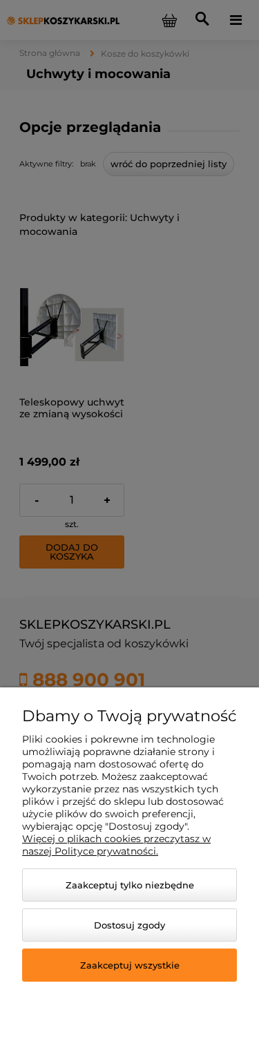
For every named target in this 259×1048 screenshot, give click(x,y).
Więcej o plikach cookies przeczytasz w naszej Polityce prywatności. (116, 844)
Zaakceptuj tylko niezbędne (130, 884)
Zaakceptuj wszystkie (130, 965)
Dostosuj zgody (129, 925)
